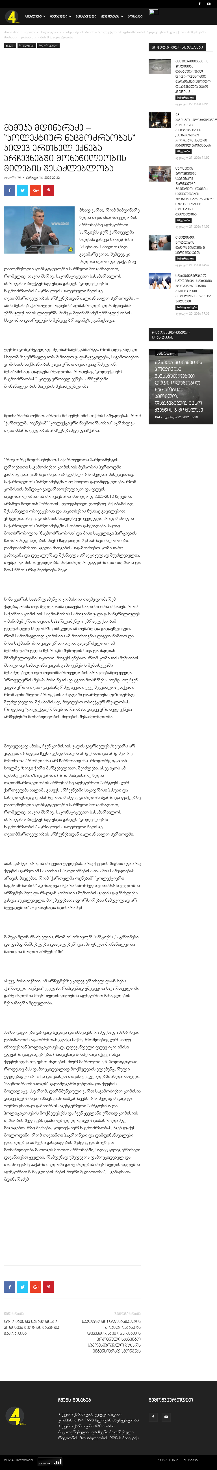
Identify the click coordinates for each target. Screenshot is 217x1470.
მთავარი (11, 32)
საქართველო (48, 45)
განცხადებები (86, 16)
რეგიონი (183, 151)
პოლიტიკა (49, 32)
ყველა (30, 32)
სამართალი (185, 97)
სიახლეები (33, 16)
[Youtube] (209, 4)
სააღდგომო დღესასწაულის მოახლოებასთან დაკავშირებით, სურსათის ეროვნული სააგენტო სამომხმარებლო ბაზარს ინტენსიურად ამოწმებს (111, 1336)
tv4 (19, 177)
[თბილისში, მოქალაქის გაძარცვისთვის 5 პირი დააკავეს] (160, 242)
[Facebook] (199, 4)
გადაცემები (58, 16)
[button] (191, 4)
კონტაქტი (135, 16)
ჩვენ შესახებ (110, 16)
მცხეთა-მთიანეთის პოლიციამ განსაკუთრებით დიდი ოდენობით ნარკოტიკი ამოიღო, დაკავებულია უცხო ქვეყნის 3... (193, 76)
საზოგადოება (187, 307)
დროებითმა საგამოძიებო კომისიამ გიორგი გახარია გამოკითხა (31, 1327)
